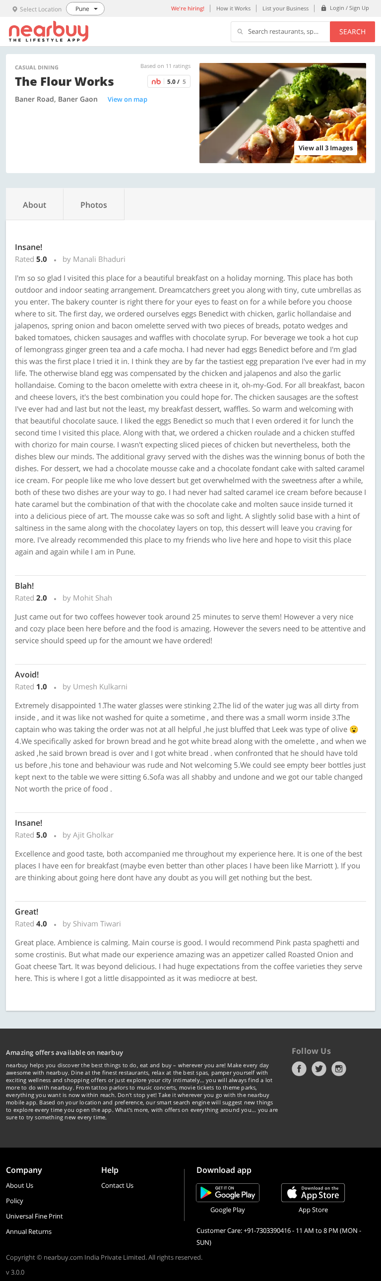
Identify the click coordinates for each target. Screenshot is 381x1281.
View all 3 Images (326, 147)
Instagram (338, 1068)
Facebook (299, 1068)
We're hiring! (187, 8)
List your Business (285, 8)
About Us (19, 1185)
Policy (14, 1200)
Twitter (319, 1068)
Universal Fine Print (34, 1216)
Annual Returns (29, 1231)
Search (352, 31)
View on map (127, 99)
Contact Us (117, 1185)
